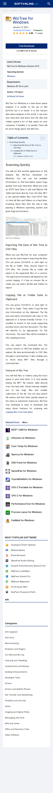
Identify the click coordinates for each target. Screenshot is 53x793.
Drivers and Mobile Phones (18, 689)
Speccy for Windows (22, 454)
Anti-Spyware (11, 631)
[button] (49, 4)
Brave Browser (18, 555)
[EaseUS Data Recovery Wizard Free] (7, 566)
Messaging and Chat (14, 717)
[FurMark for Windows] (8, 521)
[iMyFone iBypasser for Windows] (7, 581)
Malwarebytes (18, 550)
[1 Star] (14, 33)
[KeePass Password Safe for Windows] (7, 592)
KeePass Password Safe (23, 592)
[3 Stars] (20, 33)
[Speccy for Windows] (8, 455)
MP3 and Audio (12, 723)
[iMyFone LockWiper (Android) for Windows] (7, 571)
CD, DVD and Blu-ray (14, 654)
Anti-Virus (9, 637)
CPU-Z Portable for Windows (27, 487)
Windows (13, 10)
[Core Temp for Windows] (8, 447)
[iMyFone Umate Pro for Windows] (7, 576)
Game (7, 706)
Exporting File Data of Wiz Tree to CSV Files (27, 146)
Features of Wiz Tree (25, 156)
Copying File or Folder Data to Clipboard (25, 152)
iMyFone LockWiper (20, 571)
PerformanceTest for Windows (28, 503)
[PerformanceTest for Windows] (8, 504)
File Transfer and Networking (19, 694)
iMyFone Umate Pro (21, 576)
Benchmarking (26, 10)
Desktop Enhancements (16, 672)
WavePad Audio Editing (22, 560)
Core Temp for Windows (24, 446)
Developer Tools (12, 677)
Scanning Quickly (17, 142)
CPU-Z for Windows (22, 495)
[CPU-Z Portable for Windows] (8, 488)
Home (5, 10)
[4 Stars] (23, 33)
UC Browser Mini (19, 587)
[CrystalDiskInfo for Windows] (8, 480)
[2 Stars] (17, 33)
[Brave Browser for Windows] (7, 555)
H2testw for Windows (23, 438)
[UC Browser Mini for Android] (7, 587)
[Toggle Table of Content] (41, 138)
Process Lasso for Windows (26, 512)
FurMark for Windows (22, 520)
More (24, 422)
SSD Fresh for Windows (24, 462)
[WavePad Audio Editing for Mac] (7, 560)
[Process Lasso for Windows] (8, 513)
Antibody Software (22, 30)
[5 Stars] (26, 33)
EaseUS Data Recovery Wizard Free (28, 566)
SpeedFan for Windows (24, 470)
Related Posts (13, 422)
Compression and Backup (17, 666)
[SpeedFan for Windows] (8, 471)
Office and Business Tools (17, 729)
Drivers (8, 683)
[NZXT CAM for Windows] (8, 430)
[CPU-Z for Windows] (8, 496)
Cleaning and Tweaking (16, 660)
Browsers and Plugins (15, 649)
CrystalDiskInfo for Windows (26, 479)
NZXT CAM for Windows (24, 429)
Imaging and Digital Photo (17, 712)
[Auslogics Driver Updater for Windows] (7, 545)
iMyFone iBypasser (20, 581)
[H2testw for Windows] (8, 438)
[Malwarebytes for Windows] (7, 550)
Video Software (12, 735)
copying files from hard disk (19, 412)
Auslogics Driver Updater (23, 545)
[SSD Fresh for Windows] (8, 463)
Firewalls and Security (15, 700)
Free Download (26, 46)
